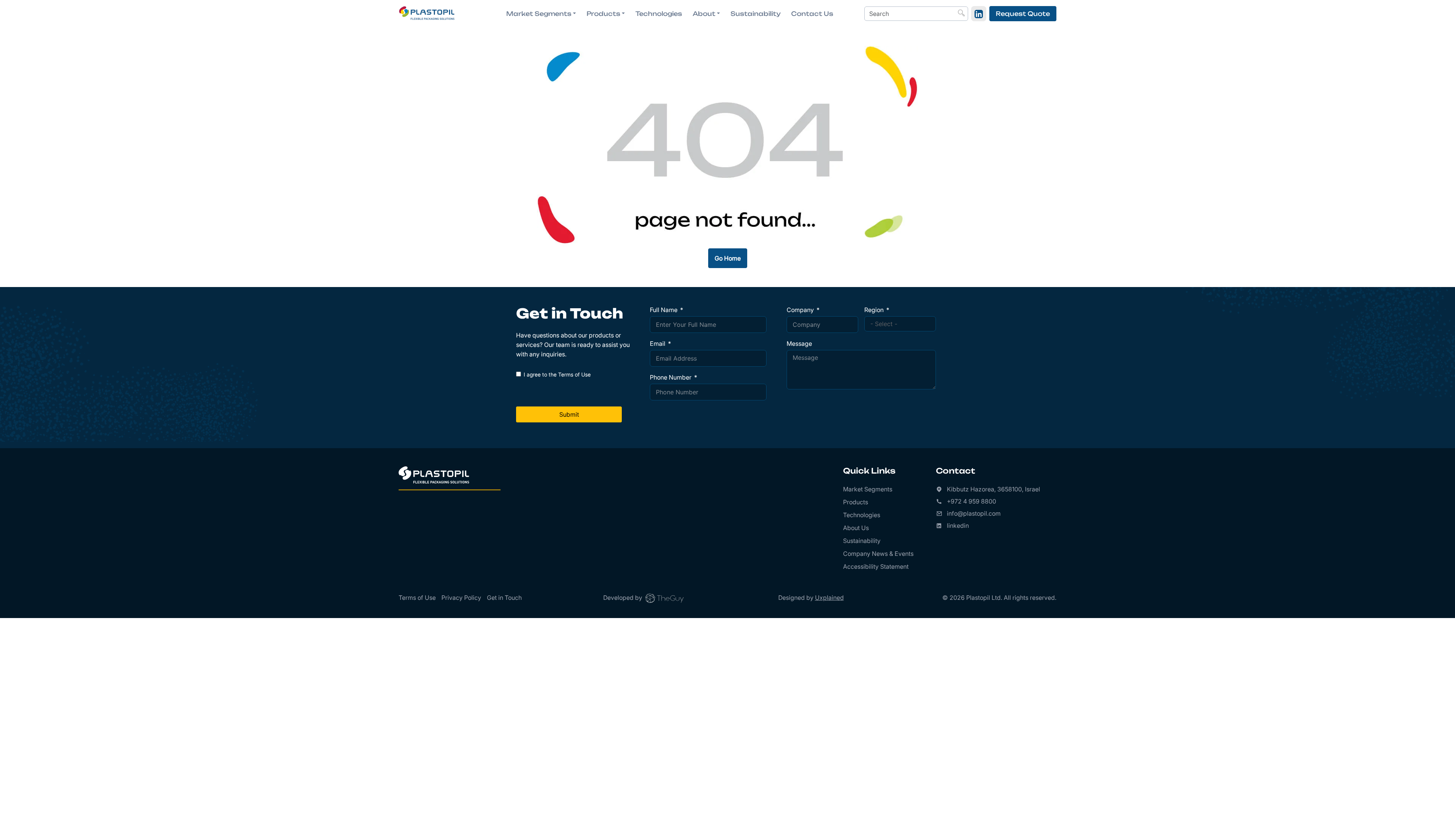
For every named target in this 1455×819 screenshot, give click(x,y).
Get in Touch (504, 597)
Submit (569, 414)
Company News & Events (878, 553)
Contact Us (812, 13)
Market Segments (867, 489)
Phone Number (671, 377)
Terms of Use (417, 597)
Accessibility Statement (876, 566)
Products (855, 502)
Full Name (663, 310)
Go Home (728, 258)
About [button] (704, 13)
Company (800, 310)
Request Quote (1023, 13)
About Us (856, 528)
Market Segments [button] (538, 13)
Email (657, 343)
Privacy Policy (461, 597)
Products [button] (603, 13)
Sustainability (756, 13)
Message (799, 343)
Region (874, 310)
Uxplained (829, 597)
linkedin (958, 525)
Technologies (658, 13)
